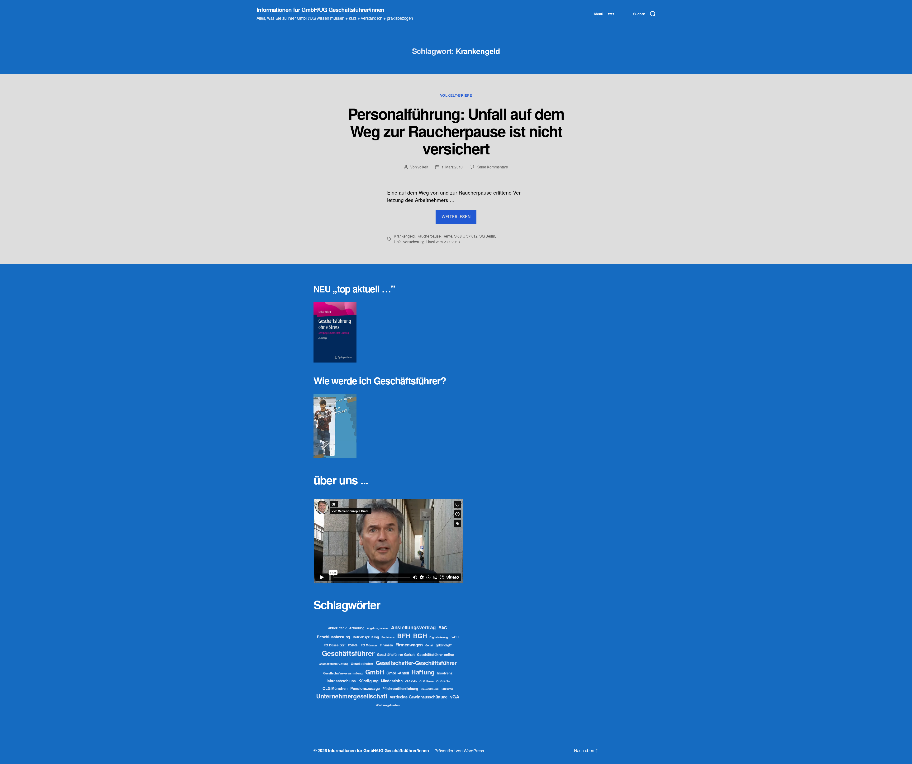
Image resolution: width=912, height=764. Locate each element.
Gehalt (429, 645)
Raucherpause (429, 236)
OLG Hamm (426, 681)
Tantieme (447, 689)
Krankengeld (404, 236)
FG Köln (353, 645)
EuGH (455, 637)
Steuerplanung (430, 689)
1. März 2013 (452, 167)
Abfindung (356, 628)
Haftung (423, 672)
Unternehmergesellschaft (351, 696)
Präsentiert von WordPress (459, 750)
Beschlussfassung (333, 637)
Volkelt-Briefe (456, 95)
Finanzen (386, 645)
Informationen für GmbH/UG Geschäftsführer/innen (320, 9)
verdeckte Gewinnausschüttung (418, 697)
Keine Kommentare (492, 167)
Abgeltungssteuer (378, 628)
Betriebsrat (387, 637)
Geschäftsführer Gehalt (395, 654)
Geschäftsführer (348, 653)
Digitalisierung (438, 637)
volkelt (423, 167)
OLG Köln (443, 681)
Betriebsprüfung (366, 637)
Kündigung (368, 680)
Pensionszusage (365, 688)
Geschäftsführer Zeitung (333, 664)
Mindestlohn (392, 680)
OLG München (335, 688)
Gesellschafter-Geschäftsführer (416, 663)
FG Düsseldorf (335, 645)
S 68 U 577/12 (466, 236)
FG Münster (369, 645)
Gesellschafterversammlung (343, 673)
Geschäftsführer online (435, 654)
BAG (442, 627)
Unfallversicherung (409, 241)
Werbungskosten (387, 705)
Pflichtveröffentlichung (400, 688)
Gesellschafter (362, 663)
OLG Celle (411, 681)
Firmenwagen (409, 644)
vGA (454, 696)
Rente (447, 236)
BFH (403, 635)
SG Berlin (487, 236)
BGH (420, 635)
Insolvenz (444, 673)
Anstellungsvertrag (413, 627)
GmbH (374, 671)
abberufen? (337, 628)
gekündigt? (444, 645)
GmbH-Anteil (397, 673)
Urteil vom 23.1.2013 (443, 241)
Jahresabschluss (341, 680)
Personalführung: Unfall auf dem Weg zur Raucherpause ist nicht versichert (456, 131)
